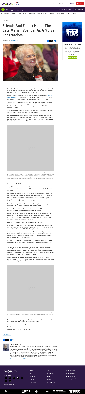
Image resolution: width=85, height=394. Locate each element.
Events (68, 13)
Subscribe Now (72, 57)
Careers (49, 376)
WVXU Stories (6, 20)
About (48, 370)
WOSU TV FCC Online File (70, 376)
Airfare (74, 13)
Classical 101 (22, 13)
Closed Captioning (51, 382)
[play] (3, 9)
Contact (49, 379)
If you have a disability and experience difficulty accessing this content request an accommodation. (73, 379)
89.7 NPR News (5, 13)
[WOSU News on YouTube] (72, 32)
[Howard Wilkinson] (6, 347)
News (31, 373)
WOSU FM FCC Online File (70, 370)
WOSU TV (14, 13)
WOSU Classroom (42, 13)
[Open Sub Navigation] (65, 3)
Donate (80, 3)
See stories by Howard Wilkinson (19, 359)
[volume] (7, 9)
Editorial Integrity (50, 373)
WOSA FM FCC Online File (70, 373)
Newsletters (60, 13)
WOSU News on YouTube (72, 45)
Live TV (72, 3)
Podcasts (32, 13)
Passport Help (50, 385)
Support (52, 13)
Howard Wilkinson (14, 40)
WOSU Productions (34, 385)
